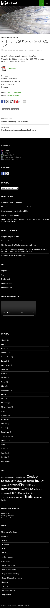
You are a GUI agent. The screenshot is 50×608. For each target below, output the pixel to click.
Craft (24, 477)
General (4, 382)
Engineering (4, 485)
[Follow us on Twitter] (7, 173)
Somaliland (5, 432)
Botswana (4, 353)
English (6, 151)
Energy (39, 480)
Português (17, 157)
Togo (3, 444)
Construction (18, 477)
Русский (15, 159)
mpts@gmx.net (13, 95)
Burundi (4, 361)
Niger (3, 411)
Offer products (7, 557)
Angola (3, 344)
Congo (3, 369)
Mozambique (6, 407)
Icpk (17, 237)
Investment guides (8, 565)
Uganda (4, 453)
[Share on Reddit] (11, 101)
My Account (6, 553)
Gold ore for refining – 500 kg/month (14, 120)
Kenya (3, 394)
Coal (11, 477)
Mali (2, 399)
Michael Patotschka (34, 50)
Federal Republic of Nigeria (12, 578)
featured (15, 109)
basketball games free (9, 255)
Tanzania (4, 440)
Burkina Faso (6, 357)
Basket (4, 540)
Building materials (7, 516)
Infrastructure (10, 489)
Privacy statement (8, 590)
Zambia (4, 457)
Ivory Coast (5, 390)
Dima (3, 241)
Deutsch (15, 155)
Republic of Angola (9, 570)
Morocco (4, 403)
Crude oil (33, 476)
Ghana (3, 386)
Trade (29, 497)
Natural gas (38, 489)
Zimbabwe (5, 461)
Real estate (30, 493)
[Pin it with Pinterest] (16, 101)
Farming (6, 109)
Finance (25, 485)
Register (4, 271)
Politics (15, 492)
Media (22, 489)
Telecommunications (12, 496)
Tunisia (3, 449)
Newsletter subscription (10, 215)
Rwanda (4, 419)
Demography (9, 480)
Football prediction (8, 249)
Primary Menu (47, 3)
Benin (3, 348)
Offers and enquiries (9, 37)
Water (4, 500)
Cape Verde (5, 365)
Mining (29, 488)
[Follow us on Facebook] (3, 173)
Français (6, 153)
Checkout (5, 544)
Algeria (3, 340)
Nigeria (4, 415)
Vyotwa (22, 255)
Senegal (4, 424)
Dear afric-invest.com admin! (11, 203)
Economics (28, 480)
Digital (19, 481)
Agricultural (5, 514)
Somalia (4, 428)
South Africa (5, 436)
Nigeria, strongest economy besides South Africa (18, 128)
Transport (38, 496)
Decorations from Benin (16, 241)
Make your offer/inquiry (10, 532)
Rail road (22, 493)
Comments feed (7, 283)
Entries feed (5, 279)
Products (4, 536)
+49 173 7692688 (14, 92)
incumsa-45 (11, 68)
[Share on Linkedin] (20, 102)
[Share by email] (24, 101)
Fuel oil (33, 485)
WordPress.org (6, 287)
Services (5, 586)
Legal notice (6, 595)
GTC (3, 549)
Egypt (3, 373)
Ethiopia (4, 378)
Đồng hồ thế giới (7, 237)
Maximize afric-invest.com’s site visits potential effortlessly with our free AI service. (24, 250)
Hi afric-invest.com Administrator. (24, 245)
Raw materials (6, 518)
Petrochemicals (5, 493)
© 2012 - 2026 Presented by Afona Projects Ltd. (15, 605)
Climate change (5, 477)
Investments (5, 561)
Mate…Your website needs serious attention (17, 207)
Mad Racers (5, 245)
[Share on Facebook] (3, 101)
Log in (3, 275)
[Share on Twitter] (7, 101)
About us (4, 582)
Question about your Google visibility (14, 211)
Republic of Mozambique (11, 574)
